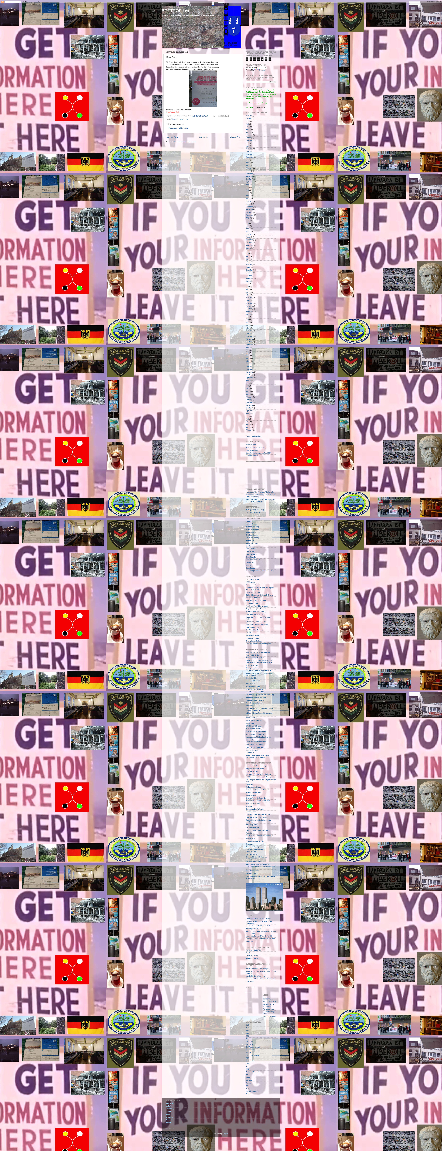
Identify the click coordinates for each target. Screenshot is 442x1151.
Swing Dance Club (252, 529)
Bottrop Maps (250, 838)
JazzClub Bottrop (252, 771)
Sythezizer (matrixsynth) (254, 703)
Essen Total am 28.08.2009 (255, 614)
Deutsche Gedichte (252, 827)
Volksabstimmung (252, 1091)
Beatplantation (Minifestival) (256, 611)
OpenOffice (250, 981)
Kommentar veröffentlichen (178, 128)
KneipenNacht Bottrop (254, 598)
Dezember (249, 140)
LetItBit (168, 1111)
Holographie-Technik (253, 655)
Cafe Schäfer (250, 551)
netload (168, 1114)
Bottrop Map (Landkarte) (255, 510)
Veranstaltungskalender (179, 119)
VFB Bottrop (250, 582)
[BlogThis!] (222, 116)
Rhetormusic (250, 683)
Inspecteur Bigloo (252, 750)
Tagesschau (249, 844)
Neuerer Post (172, 137)
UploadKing (170, 1109)
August (248, 184)
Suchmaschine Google (253, 787)
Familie (248, 1052)
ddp (247, 1039)
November (249, 176)
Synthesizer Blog (251, 678)
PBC (247, 1075)
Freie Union (250, 1061)
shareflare (169, 1120)
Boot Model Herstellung (254, 729)
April (247, 129)
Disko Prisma (250, 568)
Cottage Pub (250, 521)
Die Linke (249, 1041)
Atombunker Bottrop (253, 792)
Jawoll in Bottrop (252, 956)
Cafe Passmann (251, 549)
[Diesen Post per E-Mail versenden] (219, 116)
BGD (247, 1028)
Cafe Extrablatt (251, 554)
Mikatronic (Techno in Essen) (256, 622)
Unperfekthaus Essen (253, 627)
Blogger (225, 1134)
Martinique (250, 752)
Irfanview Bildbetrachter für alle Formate (260, 979)
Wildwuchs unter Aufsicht (255, 700)
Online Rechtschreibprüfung (256, 766)
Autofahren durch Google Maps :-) (258, 969)
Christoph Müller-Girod (254, 681)
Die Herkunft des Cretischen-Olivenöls (259, 836)
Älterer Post (235, 137)
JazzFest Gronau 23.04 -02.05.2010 (258, 926)
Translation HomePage (254, 436)
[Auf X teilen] (224, 116)
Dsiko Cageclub (251, 557)
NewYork (249, 806)
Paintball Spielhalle (252, 579)
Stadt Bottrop (250, 833)
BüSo (247, 1033)
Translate (262, 70)
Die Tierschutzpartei (253, 1047)
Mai (247, 127)
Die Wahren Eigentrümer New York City (260, 695)
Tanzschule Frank (252, 603)
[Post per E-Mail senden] (213, 116)
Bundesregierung (251, 825)
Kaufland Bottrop (252, 958)
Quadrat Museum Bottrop (255, 841)
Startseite (203, 137)
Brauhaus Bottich (252, 535)
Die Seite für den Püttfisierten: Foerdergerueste (256, 858)
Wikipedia (249, 784)
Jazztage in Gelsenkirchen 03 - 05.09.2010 (260, 939)
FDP (247, 1058)
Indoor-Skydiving (252, 543)
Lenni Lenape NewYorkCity (255, 692)
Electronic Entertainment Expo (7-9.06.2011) (269, 1000)
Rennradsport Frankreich (255, 734)
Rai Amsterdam (268, 1009)
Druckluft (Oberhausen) (254, 630)
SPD (247, 1088)
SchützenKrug (251, 532)
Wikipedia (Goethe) (253, 635)
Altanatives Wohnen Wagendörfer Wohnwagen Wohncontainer (257, 756)
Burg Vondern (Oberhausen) (256, 609)
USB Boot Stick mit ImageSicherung (258, 777)
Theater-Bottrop (251, 524)
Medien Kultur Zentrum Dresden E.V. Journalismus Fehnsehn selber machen (259, 661)
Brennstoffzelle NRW (253, 803)
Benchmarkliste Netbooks (254, 809)
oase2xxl (249, 565)
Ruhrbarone (250, 706)
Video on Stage (251, 795)
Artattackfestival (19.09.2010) (256, 447)
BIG (247, 1030)
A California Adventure (254, 726)
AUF (247, 1025)
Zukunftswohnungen (253, 847)
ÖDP (247, 1069)
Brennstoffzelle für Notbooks (256, 798)
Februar (249, 116)
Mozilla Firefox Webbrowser (256, 976)
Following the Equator (254, 720)
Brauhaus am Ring (252, 527)
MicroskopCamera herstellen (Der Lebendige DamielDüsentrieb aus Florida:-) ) (261, 866)
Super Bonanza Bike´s (253, 686)
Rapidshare (170, 1103)
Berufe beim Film (252, 665)
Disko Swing (250, 562)
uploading (169, 1117)
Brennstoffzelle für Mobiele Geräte (258, 801)
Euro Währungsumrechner (255, 747)
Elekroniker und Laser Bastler (256, 817)
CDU (247, 1036)
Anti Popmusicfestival (253, 928)
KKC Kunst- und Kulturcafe (256, 600)
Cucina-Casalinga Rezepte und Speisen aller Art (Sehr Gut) (259, 709)
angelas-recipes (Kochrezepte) (256, 689)
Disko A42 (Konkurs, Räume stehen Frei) (260, 571)
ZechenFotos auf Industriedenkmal (258, 814)
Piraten (248, 1077)
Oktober (249, 118)
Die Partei (249, 1044)
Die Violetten (250, 1050)
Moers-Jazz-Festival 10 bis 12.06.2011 (259, 936)
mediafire (169, 1106)
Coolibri (249, 633)
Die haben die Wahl (252, 871)
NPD (247, 1066)
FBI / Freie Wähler (252, 1055)
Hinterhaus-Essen (252, 456)
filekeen (168, 1122)
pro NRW (249, 1080)
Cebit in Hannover (269, 1016)
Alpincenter (250, 540)
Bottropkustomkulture (254, 641)
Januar (248, 138)
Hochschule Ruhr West (254, 950)
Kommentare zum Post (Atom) (185, 142)
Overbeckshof (250, 546)
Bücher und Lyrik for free (255, 658)
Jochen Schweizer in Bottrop (256, 742)
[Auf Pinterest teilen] (228, 116)
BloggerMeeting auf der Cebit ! (268, 1005)
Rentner (248, 1083)
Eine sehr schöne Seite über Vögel (257, 830)
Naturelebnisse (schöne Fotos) (256, 697)
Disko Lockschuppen (253, 560)
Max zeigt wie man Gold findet (256, 731)
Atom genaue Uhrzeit (253, 668)
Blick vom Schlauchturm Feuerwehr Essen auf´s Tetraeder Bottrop (260, 500)
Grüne (248, 1063)
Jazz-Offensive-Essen (253, 592)
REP (247, 1085)
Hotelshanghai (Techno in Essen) (257, 624)
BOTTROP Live (176, 10)
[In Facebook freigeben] (226, 116)
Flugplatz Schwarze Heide (255, 768)
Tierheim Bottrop (252, 854)
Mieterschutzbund (252, 873)
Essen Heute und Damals (254, 744)
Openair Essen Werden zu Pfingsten (258, 644)
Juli (247, 121)
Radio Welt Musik (252, 718)
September (249, 157)
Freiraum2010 (251, 445)
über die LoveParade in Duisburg (257, 790)
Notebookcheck (251, 812)
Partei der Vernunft (253, 1072)
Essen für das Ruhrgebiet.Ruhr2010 (258, 453)
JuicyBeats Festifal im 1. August (257, 606)
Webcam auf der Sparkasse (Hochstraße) (260, 492)
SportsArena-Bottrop (253, 585)
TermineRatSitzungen (253, 512)
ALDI (248, 953)
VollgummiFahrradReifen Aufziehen (258, 671)
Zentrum (249, 1094)
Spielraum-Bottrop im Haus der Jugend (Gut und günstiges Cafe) (260, 588)
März (247, 132)
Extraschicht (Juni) (252, 638)
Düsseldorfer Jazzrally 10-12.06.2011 (258, 918)
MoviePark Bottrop (252, 538)
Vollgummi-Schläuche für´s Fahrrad (258, 774)
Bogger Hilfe (250, 723)
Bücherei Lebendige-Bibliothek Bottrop (259, 595)
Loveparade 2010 (252, 450)
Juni (247, 124)
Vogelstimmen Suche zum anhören (258, 652)
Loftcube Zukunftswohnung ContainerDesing (255, 850)
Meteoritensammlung (253, 861)
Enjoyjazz (249, 941)
